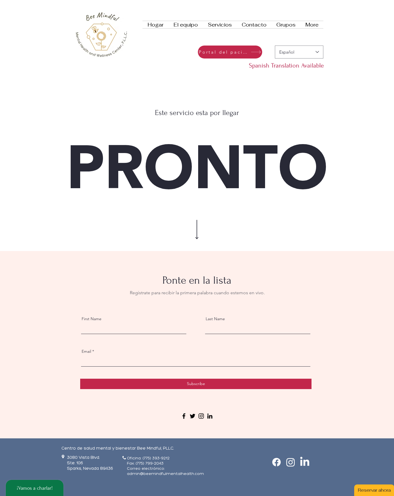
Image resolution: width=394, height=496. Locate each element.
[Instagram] (201, 416)
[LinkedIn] (209, 416)
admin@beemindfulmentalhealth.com (165, 473)
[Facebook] (183, 416)
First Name (92, 319)
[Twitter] (192, 416)
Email (86, 351)
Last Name (215, 319)
